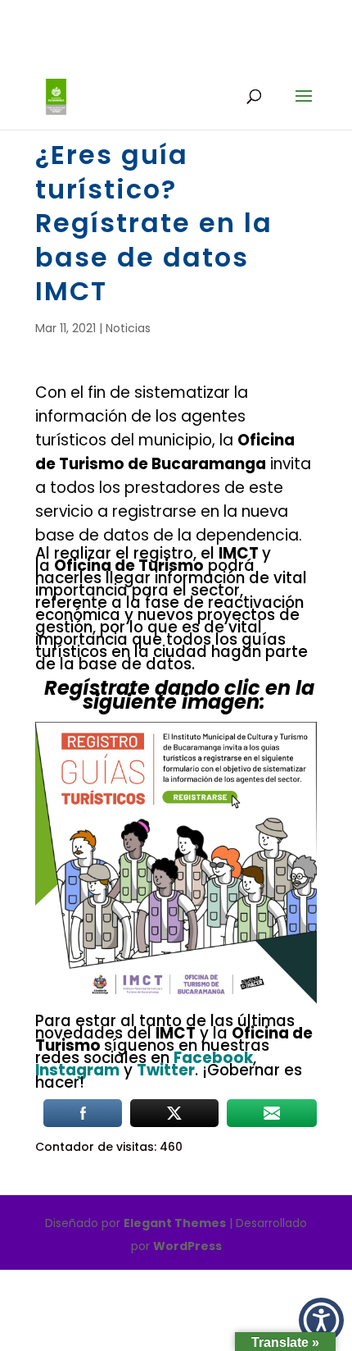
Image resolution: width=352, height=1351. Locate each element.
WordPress (187, 1246)
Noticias (128, 328)
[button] (321, 1320)
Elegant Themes (175, 1223)
